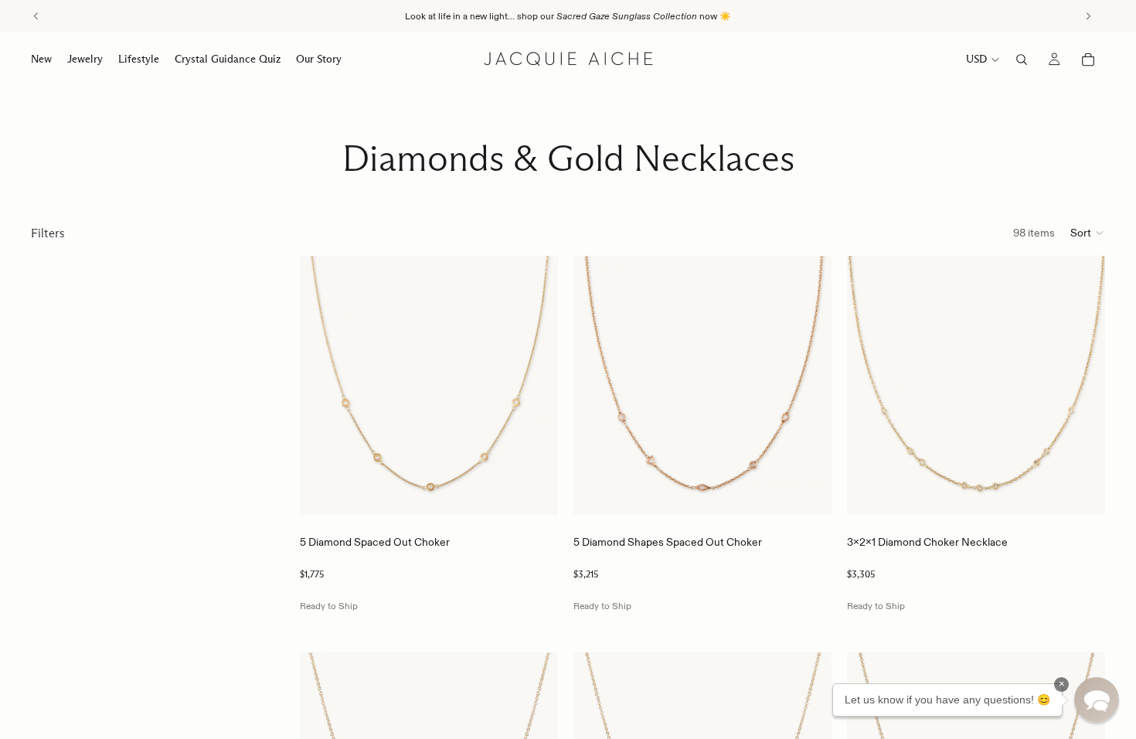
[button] (1087, 233)
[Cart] (1088, 60)
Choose (547, 491)
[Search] (1022, 60)
